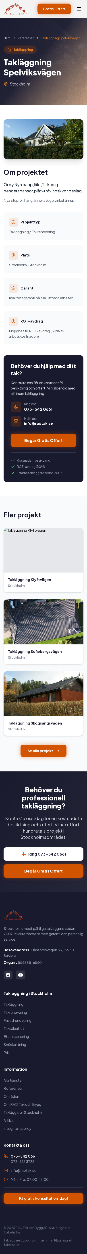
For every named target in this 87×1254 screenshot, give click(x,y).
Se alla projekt (40, 750)
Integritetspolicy (17, 1128)
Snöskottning (15, 1044)
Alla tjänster (13, 1080)
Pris (7, 1052)
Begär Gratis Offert (43, 440)
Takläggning (13, 1004)
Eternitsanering (16, 1036)
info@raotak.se (23, 1170)
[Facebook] (8, 975)
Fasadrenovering (17, 1020)
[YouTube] (20, 975)
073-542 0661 (23, 1156)
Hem (7, 38)
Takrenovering (15, 1012)
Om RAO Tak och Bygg (22, 1104)
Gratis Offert (54, 8)
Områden (11, 1096)
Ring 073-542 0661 (47, 853)
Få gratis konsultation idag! (43, 1198)
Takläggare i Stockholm (23, 1112)
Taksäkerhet (14, 1028)
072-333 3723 (22, 1161)
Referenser (26, 38)
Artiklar (9, 1120)
